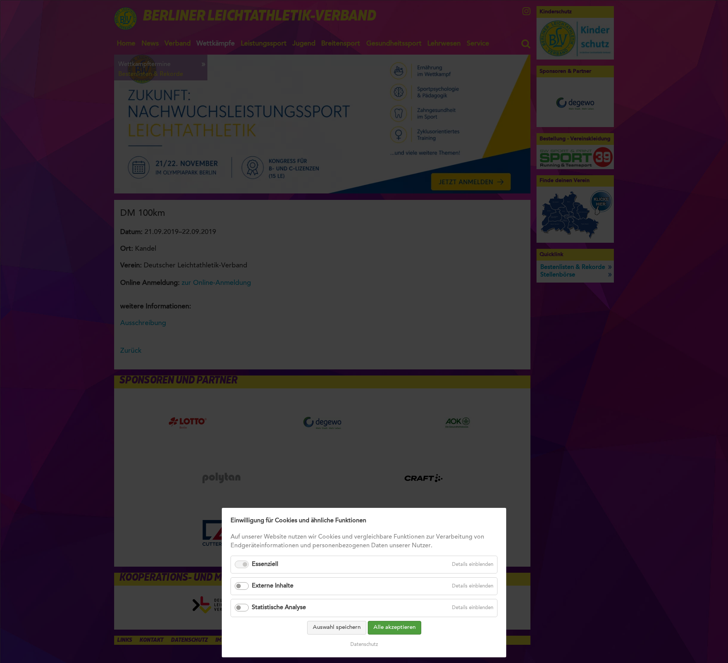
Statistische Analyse (279, 608)
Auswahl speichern (337, 627)
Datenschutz (364, 644)
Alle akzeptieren (394, 627)
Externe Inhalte (272, 586)
